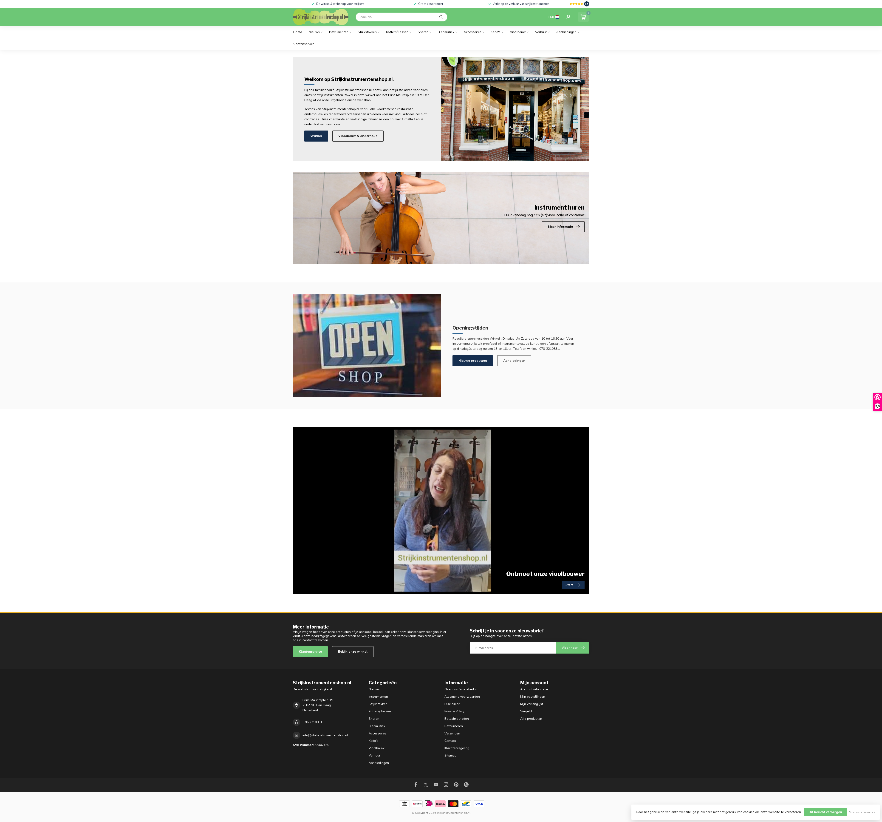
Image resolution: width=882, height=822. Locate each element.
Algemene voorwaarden (462, 696)
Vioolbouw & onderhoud (358, 136)
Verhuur (541, 32)
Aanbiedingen (566, 32)
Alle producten (531, 719)
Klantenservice (303, 44)
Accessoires (472, 32)
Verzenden (452, 733)
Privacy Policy (454, 711)
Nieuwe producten (472, 360)
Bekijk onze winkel (353, 651)
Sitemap (450, 755)
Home (297, 32)
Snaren (423, 32)
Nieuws (314, 32)
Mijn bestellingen (532, 696)
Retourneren (453, 726)
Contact (450, 741)
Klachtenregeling (456, 748)
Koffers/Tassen (397, 32)
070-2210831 (312, 722)
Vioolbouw (518, 32)
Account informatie (534, 689)
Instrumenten (338, 32)
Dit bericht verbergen (825, 812)
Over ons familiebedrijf (461, 689)
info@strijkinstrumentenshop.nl (325, 735)
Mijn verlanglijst (531, 704)
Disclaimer (452, 704)
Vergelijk (526, 711)
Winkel (316, 136)
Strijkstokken (367, 32)
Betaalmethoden (456, 719)
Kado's (495, 32)
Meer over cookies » (862, 812)
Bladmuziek (446, 32)
